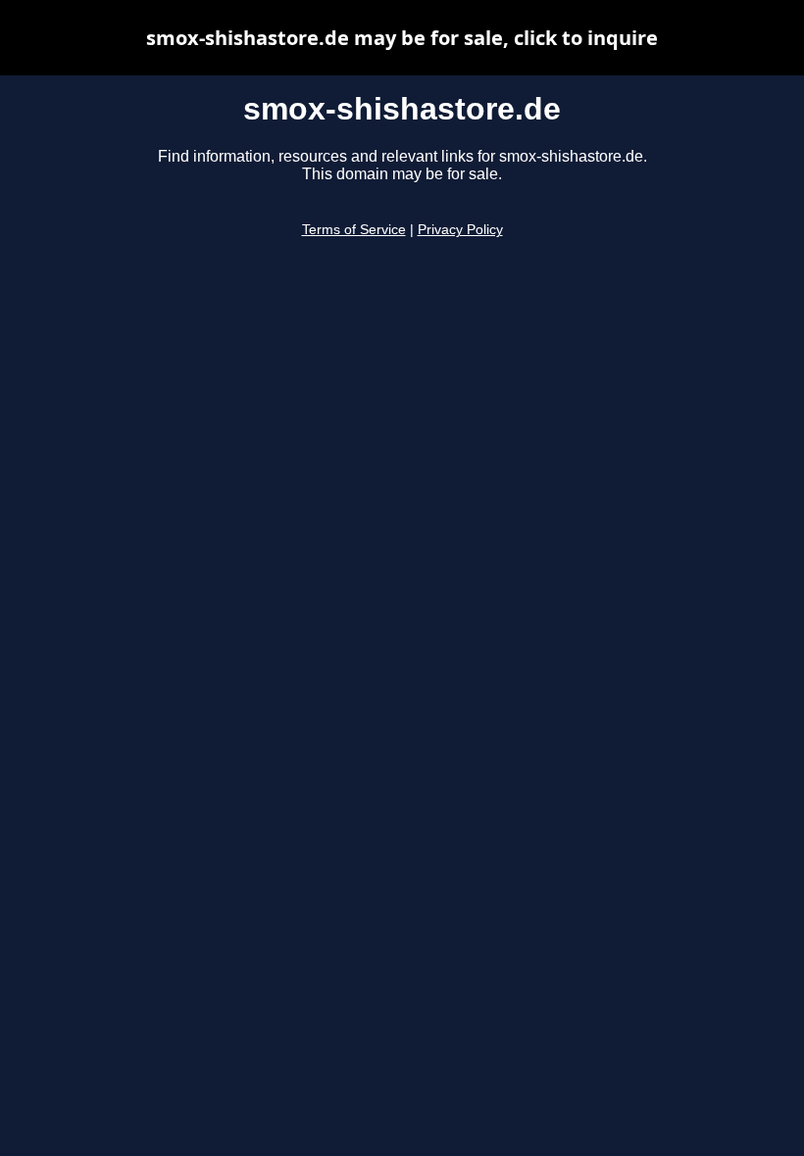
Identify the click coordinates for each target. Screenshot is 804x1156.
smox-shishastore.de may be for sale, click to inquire (402, 37)
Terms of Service (354, 229)
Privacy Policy (460, 229)
